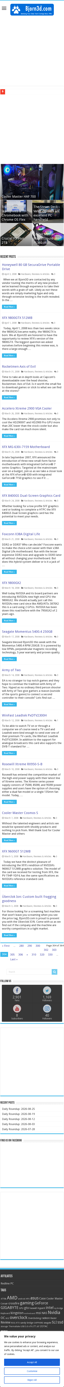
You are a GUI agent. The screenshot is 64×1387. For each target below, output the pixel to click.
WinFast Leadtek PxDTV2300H (24, 715)
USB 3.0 (24, 1326)
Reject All (32, 1380)
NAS (44, 1313)
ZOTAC (44, 1326)
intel (49, 1308)
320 (42, 954)
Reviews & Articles (40, 274)
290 (29, 945)
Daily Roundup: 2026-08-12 (18, 1119)
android (21, 1299)
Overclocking (34, 1318)
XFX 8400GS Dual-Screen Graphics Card (31, 496)
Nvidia (54, 1312)
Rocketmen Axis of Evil (19, 366)
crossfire (13, 1303)
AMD (12, 1298)
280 (21, 945)
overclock (18, 1317)
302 (46, 949)
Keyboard (5, 1313)
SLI (54, 1322)
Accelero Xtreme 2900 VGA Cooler (27, 408)
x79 (30, 1326)
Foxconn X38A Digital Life (21, 534)
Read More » (9, 307)
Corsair (4, 1303)
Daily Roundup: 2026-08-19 (18, 1114)
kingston (17, 1313)
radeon (46, 1318)
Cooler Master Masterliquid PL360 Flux (44, 238)
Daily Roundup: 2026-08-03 (18, 1124)
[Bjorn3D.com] (32, 9)
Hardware (26, 274)
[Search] (54, 972)
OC (3, 1318)
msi (38, 1313)
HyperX (41, 1308)
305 (12, 954)
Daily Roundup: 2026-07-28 (18, 1129)
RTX (18, 1323)
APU (28, 1299)
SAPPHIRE (38, 1323)
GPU (21, 1308)
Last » (14, 959)
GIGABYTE (9, 1307)
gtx (26, 1308)
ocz (7, 1318)
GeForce (41, 1303)
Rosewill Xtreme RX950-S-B (22, 764)
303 (54, 949)
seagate (47, 1322)
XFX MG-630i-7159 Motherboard (26, 447)
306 (20, 954)
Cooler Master (54, 1298)
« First (6, 945)
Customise (32, 1371)
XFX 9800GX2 (11, 583)
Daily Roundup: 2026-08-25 (18, 1108)
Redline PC (7, 1283)
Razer (53, 1318)
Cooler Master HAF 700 (19, 196)
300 (38, 945)
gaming (27, 1303)
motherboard (29, 1313)
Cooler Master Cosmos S (20, 813)
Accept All (32, 1362)
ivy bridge (58, 1308)
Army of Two (11, 670)
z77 (34, 1326)
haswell (33, 1308)
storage (4, 1326)
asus (34, 1298)
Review (6, 1322)
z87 (37, 1326)
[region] (32, 1359)
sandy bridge (26, 1322)
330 (50, 954)
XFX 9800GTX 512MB (17, 318)
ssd (60, 1322)
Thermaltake (14, 1326)
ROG (13, 1323)
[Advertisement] (32, 51)
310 (34, 954)
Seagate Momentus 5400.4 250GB (27, 632)
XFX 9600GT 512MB (16, 851)
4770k (3, 1299)
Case (42, 1298)
